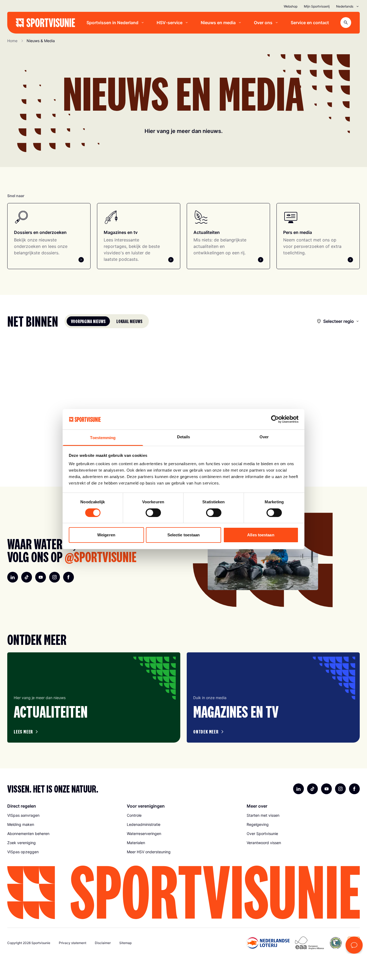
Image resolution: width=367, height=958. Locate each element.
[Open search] (345, 22)
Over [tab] (264, 437)
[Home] (45, 22)
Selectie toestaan (183, 535)
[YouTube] (40, 577)
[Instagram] (54, 577)
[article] (93, 697)
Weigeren (106, 535)
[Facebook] (68, 577)
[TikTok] (26, 577)
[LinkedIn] (12, 577)
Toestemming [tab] (103, 437)
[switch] (153, 512)
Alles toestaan (260, 535)
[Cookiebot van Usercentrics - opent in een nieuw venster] (274, 419)
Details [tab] (183, 437)
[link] (63, 815)
